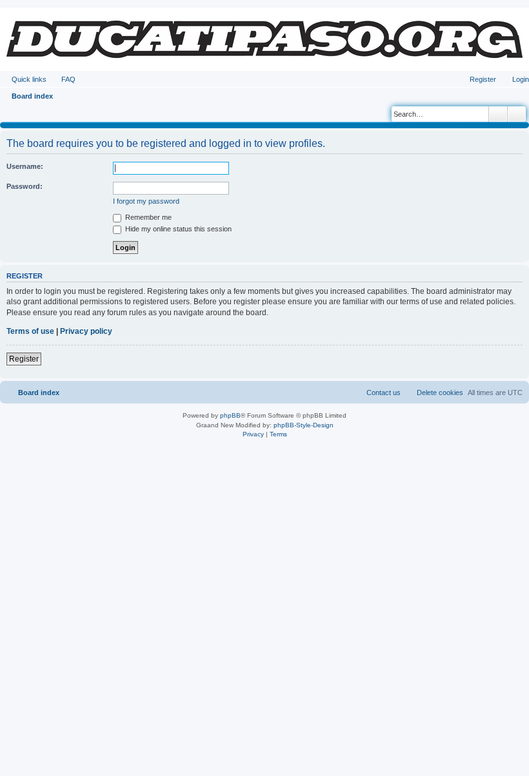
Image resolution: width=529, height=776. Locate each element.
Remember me (147, 217)
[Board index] (264, 39)
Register (24, 359)
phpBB (230, 415)
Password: (24, 186)
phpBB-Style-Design (304, 425)
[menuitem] (62, 79)
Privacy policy (86, 331)
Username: (24, 166)
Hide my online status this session (177, 229)
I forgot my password (146, 201)
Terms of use (30, 331)
